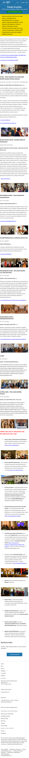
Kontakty (3, 675)
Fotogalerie (3, 733)
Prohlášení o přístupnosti (15, 749)
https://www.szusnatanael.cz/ (12, 445)
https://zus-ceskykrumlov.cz (16, 470)
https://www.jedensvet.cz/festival (12, 516)
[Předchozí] (3, 69)
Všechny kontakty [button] (14, 654)
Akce (2, 666)
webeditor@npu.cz (5, 754)
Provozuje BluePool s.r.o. (6, 755)
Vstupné (3, 723)
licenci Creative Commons (10, 739)
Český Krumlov (14, 7)
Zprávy (2, 668)
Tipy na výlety (4, 725)
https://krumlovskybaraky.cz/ (19, 563)
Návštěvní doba (4, 718)
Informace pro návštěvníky (7, 713)
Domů (2, 663)
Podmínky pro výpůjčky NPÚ (13, 752)
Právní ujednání (4, 749)
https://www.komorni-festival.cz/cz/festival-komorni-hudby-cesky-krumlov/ (15, 544)
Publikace (3, 671)
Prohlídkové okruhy (5, 716)
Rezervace (3, 721)
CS (17, 2)
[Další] (25, 69)
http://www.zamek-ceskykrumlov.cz (9, 707)
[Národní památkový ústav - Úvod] (6, 2)
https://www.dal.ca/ (5, 178)
